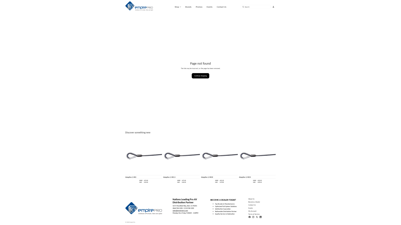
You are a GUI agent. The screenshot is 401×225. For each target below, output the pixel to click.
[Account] (273, 7)
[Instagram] (253, 217)
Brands (188, 7)
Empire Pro (132, 222)
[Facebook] (249, 217)
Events (209, 7)
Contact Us (221, 7)
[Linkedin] (260, 217)
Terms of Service (254, 214)
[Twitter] (257, 217)
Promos (199, 7)
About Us (251, 199)
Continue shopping (200, 76)
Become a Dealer (254, 202)
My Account (252, 211)
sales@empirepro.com (180, 211)
